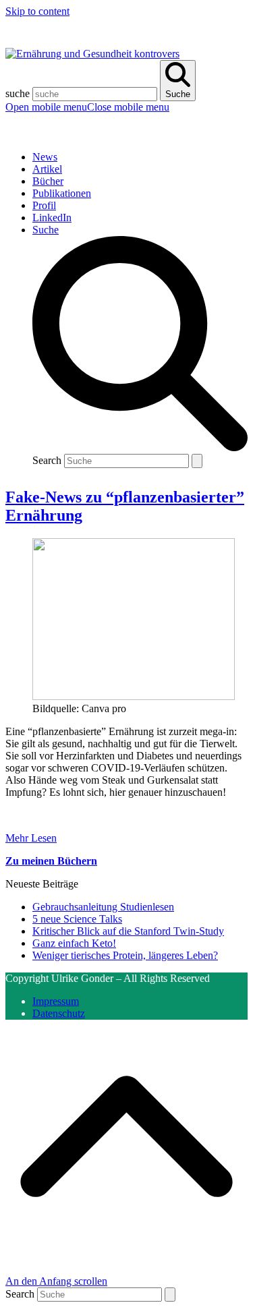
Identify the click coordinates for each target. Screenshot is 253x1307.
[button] (87, 107)
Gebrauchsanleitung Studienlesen (103, 906)
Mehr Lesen (31, 838)
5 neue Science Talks (77, 919)
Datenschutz (58, 1013)
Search (46, 460)
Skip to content (37, 11)
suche (17, 93)
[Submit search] (197, 461)
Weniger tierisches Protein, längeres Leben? (125, 955)
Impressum (55, 1001)
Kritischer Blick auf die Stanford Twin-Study (128, 931)
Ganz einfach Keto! (74, 943)
